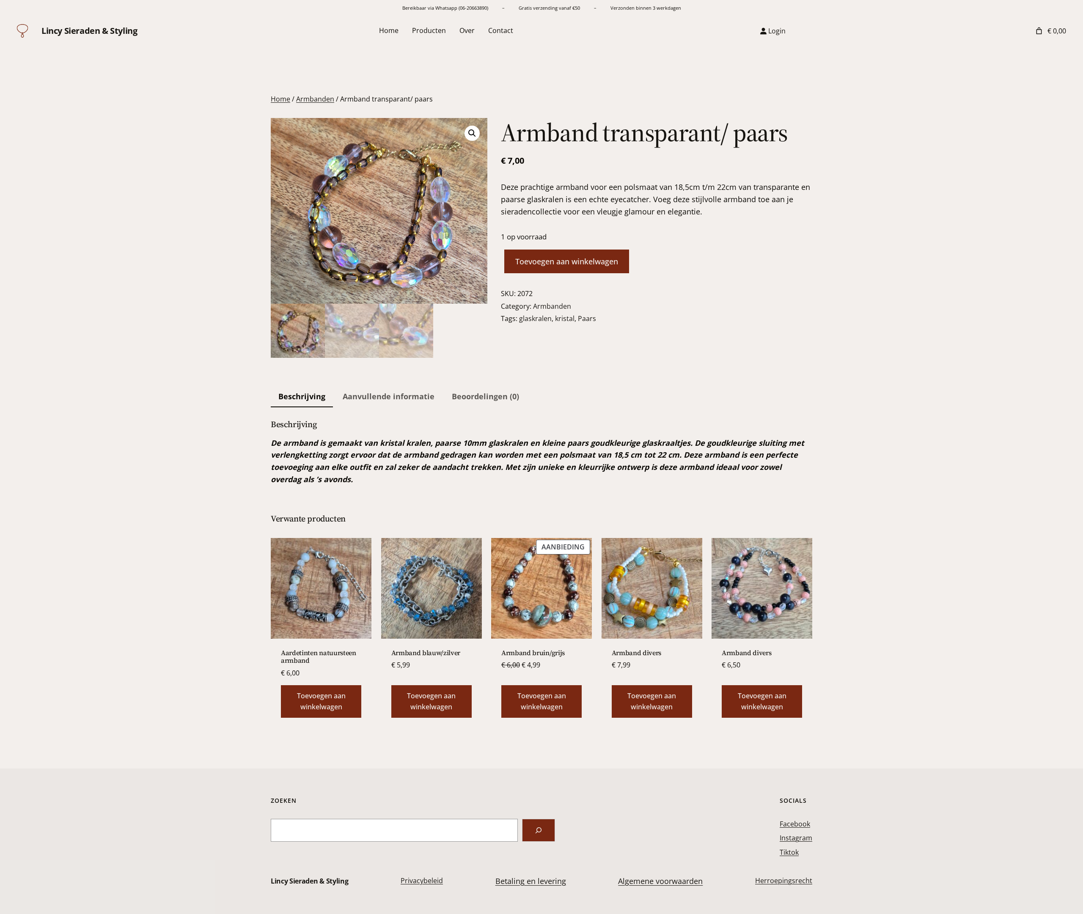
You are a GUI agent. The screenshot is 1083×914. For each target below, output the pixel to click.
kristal (564, 318)
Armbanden (315, 99)
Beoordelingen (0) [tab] (485, 396)
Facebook (795, 824)
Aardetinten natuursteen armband (318, 656)
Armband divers (637, 652)
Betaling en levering (530, 881)
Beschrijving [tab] (301, 396)
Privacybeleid (422, 880)
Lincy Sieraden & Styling (89, 30)
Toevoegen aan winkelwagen (566, 261)
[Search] (538, 830)
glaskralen (535, 318)
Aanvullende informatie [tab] (388, 396)
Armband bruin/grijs (533, 652)
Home (280, 99)
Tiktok (789, 852)
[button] (472, 133)
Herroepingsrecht (783, 880)
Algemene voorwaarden (660, 881)
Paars (587, 318)
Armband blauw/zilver (426, 652)
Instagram (796, 838)
